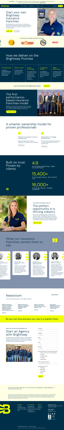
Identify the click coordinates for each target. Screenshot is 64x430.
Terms (30, 426)
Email (39, 342)
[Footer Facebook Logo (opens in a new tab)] (48, 413)
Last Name (40, 333)
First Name (40, 328)
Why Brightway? (31, 406)
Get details (16, 31)
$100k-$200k (42, 371)
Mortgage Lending (43, 356)
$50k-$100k (42, 369)
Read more (21, 145)
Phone (39, 337)
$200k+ (41, 372)
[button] (26, 6)
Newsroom (40, 407)
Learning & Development (33, 409)
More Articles (55, 294)
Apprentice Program (22, 407)
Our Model (20, 406)
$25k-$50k (42, 367)
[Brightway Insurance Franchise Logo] (5, 6)
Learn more (46, 86)
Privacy (34, 426)
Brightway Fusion (31, 407)
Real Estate (42, 354)
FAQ (18, 410)
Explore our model (11, 111)
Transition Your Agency (22, 409)
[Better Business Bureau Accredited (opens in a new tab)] (52, 417)
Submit (40, 376)
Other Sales (42, 357)
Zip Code (39, 346)
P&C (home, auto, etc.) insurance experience (48, 352)
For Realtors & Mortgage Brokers (31, 411)
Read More (4, 312)
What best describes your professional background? (47, 351)
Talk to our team (37, 222)
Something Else (43, 359)
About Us (40, 406)
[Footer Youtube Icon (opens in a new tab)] (52, 413)
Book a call (9, 31)
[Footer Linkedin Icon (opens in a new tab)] (54, 413)
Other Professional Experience (43, 361)
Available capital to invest (43, 366)
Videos (39, 409)
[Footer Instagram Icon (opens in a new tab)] (50, 413)
